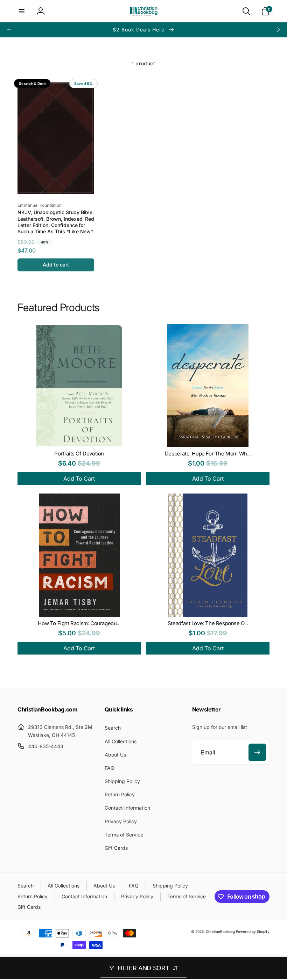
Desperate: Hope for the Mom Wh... (208, 453)
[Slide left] (9, 29)
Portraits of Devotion (79, 453)
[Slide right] (278, 29)
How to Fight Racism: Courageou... (79, 623)
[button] (21, 11)
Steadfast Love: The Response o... (208, 623)
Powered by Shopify (253, 931)
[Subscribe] (257, 752)
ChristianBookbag (220, 931)
